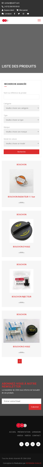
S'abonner (35, 407)
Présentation (24, 432)
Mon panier (23, 10)
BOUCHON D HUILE (21, 346)
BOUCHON (21, 164)
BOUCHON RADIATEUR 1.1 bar (21, 196)
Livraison (8, 14)
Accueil (12, 432)
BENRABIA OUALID (33, 463)
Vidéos (20, 435)
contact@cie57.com (11, 3)
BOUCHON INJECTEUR (21, 296)
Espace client (9, 10)
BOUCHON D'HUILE (21, 246)
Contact (36, 435)
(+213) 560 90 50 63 (11, 7)
